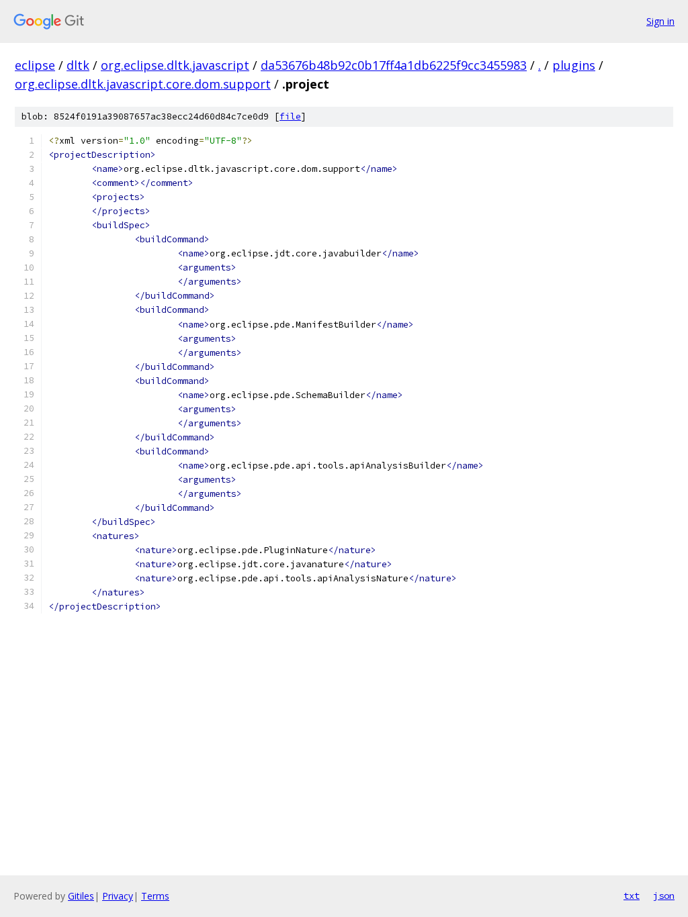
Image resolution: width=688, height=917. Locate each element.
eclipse (35, 65)
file (290, 116)
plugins (573, 65)
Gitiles (81, 895)
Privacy (117, 895)
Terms (155, 895)
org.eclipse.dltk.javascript (175, 65)
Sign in (660, 21)
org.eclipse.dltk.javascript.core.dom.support (143, 84)
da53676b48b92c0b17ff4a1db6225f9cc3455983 (394, 65)
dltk (78, 65)
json (664, 895)
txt (632, 895)
